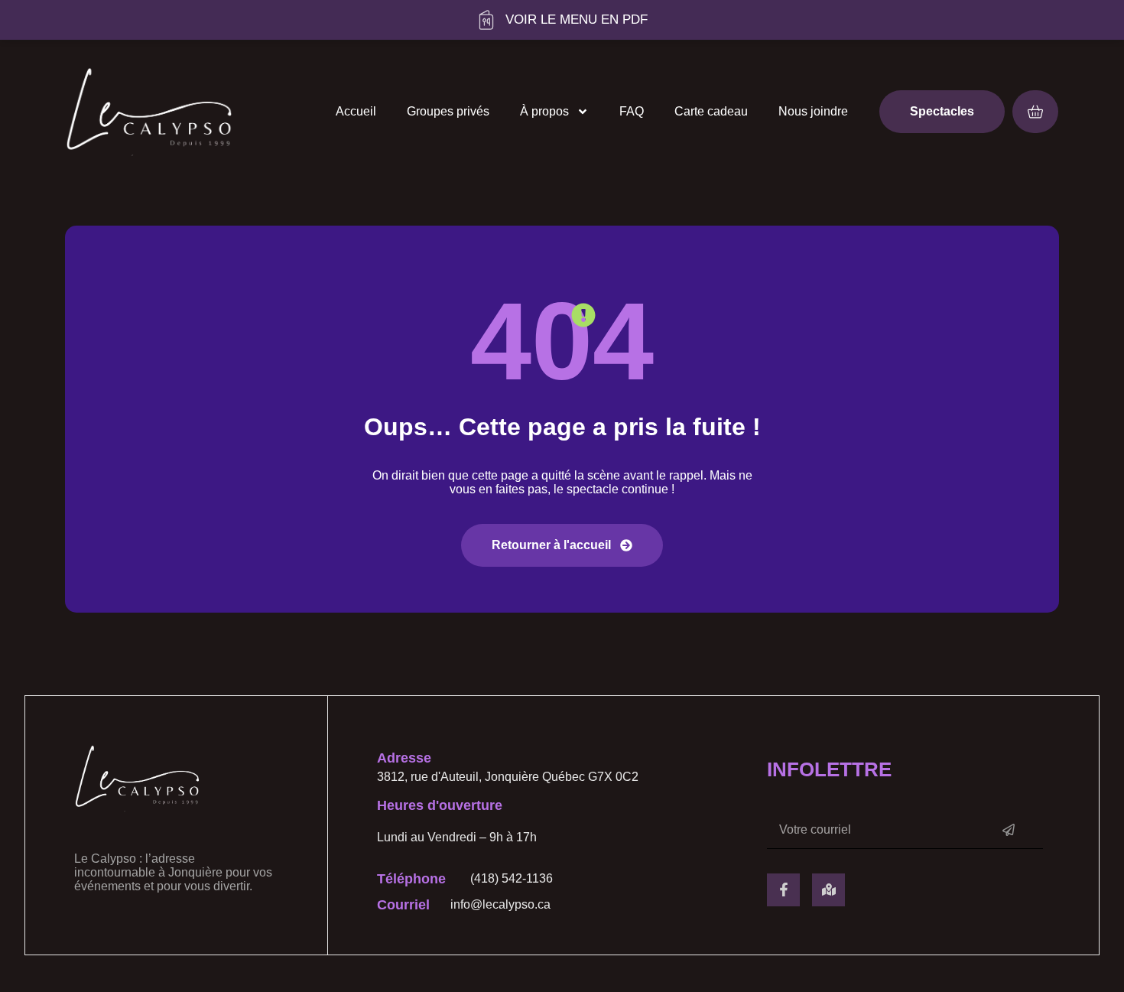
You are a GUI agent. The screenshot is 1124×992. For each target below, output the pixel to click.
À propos (544, 111)
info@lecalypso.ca (500, 904)
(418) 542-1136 (511, 878)
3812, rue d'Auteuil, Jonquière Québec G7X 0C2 (507, 776)
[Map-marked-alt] (828, 889)
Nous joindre (813, 111)
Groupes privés (448, 111)
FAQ (631, 111)
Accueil (356, 111)
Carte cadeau (711, 111)
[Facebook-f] (783, 889)
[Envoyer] (1008, 830)
